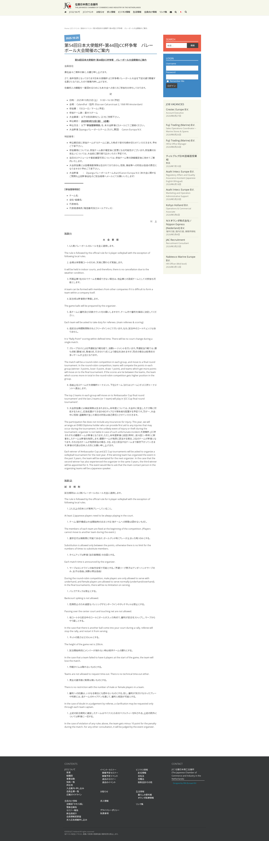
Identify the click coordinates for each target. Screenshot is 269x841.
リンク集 (163, 11)
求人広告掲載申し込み (76, 819)
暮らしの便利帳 (145, 794)
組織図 (69, 775)
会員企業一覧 (72, 791)
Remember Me (176, 81)
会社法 (141, 776)
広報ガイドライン (73, 794)
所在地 (69, 785)
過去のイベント (86, 28)
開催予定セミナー (110, 772)
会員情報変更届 (73, 816)
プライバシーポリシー (110, 810)
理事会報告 (71, 807)
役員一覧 (70, 782)
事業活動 (70, 778)
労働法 (141, 779)
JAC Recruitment (175, 239)
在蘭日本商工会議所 (86, 4)
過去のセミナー (109, 779)
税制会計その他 (145, 782)
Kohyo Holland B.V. (177, 205)
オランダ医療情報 (146, 797)
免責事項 (104, 813)
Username (171, 63)
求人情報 (111, 11)
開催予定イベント (110, 776)
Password (170, 72)
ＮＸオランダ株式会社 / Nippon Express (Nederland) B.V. (178, 224)
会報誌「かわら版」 (74, 804)
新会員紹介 (71, 813)
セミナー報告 (72, 810)
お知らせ (100, 11)
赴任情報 (142, 772)
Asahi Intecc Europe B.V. (180, 171)
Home (66, 28)
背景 (68, 772)
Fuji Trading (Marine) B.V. (180, 125)
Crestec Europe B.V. (177, 109)
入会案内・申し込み (75, 788)
